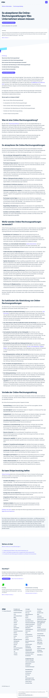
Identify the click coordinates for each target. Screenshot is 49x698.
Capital (15, 619)
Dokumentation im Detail (31, 593)
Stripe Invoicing (6, 474)
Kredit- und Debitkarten (33, 346)
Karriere (39, 637)
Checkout (16, 621)
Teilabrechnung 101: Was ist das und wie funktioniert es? (15, 550)
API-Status (27, 674)
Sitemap (39, 627)
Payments (16, 642)
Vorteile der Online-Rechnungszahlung (10, 67)
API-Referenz (28, 673)
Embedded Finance (29, 621)
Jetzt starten (6, 578)
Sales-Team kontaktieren (17, 578)
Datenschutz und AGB (41, 619)
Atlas (15, 614)
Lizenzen (39, 625)
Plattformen (27, 631)
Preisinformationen (18, 612)
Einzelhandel (28, 655)
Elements (16, 629)
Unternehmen (28, 611)
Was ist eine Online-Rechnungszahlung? (10, 58)
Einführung (4, 55)
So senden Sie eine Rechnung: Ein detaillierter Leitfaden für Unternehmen (19, 553)
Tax (14, 651)
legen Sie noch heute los (8, 511)
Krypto (15, 626)
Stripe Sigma (16, 649)
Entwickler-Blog (28, 683)
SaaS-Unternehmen (31, 244)
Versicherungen (28, 644)
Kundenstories (40, 612)
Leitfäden (39, 611)
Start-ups (27, 612)
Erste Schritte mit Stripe (8, 22)
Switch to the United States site (25, 695)
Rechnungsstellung (18, 6)
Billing (15, 617)
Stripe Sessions (40, 617)
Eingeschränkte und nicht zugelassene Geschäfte (41, 623)
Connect (15, 624)
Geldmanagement (29, 629)
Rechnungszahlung (14, 123)
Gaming (27, 639)
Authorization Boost (18, 615)
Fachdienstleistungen (29, 652)
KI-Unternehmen (28, 634)
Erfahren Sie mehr (6, 509)
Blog (38, 614)
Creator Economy (29, 636)
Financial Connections (18, 631)
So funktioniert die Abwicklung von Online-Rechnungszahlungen (16, 64)
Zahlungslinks (16, 641)
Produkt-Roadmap (41, 635)
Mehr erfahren (5, 37)
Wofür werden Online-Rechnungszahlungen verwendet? (14, 62)
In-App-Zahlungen (29, 626)
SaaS (26, 632)
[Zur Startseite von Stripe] (3, 609)
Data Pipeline (16, 627)
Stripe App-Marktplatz (30, 661)
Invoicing (15, 634)
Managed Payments (18, 639)
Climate (15, 622)
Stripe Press (39, 640)
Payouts (15, 644)
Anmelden (39, 654)
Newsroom (39, 639)
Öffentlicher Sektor (29, 654)
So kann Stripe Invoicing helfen (9, 69)
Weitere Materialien (7, 6)
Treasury (15, 654)
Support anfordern (41, 648)
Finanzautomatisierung (30, 622)
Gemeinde (39, 616)
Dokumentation (28, 671)
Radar (15, 646)
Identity (15, 632)
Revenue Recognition (18, 647)
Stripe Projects (28, 681)
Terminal (15, 653)
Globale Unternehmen (30, 624)
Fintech (27, 637)
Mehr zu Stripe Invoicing (7, 594)
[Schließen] (46, 691)
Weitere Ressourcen (41, 630)
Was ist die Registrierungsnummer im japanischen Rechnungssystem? (18, 552)
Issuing (15, 636)
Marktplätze (27, 627)
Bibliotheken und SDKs (30, 679)
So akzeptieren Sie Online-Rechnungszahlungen (12, 60)
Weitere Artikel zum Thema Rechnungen (11, 546)
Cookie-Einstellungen (41, 629)
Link (14, 637)
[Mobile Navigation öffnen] (46, 2)
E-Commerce (28, 619)
